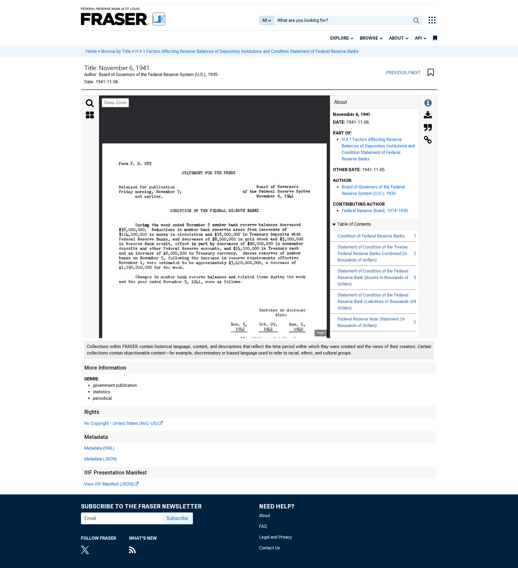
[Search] (90, 103)
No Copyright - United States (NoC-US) (121, 423)
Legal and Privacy (275, 537)
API (418, 38)
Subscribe (177, 518)
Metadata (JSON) (100, 459)
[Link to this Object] (428, 140)
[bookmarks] (435, 38)
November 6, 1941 (351, 114)
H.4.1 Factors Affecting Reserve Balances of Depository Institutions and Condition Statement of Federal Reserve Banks (247, 51)
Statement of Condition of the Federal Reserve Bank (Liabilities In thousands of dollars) (376, 301)
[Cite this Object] (428, 128)
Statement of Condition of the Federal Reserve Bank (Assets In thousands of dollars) (373, 277)
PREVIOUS (397, 72)
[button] (431, 72)
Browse (369, 38)
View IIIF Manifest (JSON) (109, 484)
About (396, 38)
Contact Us (269, 547)
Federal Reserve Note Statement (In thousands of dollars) (371, 322)
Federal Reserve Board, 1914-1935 (375, 210)
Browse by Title (116, 51)
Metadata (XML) (99, 448)
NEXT (415, 72)
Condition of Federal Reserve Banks (371, 236)
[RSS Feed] (143, 550)
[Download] (428, 116)
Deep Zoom (115, 102)
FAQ (263, 526)
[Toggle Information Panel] (428, 103)
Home (91, 51)
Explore (339, 38)
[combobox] (342, 20)
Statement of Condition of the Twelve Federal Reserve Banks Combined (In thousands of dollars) (373, 254)
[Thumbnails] (90, 116)
